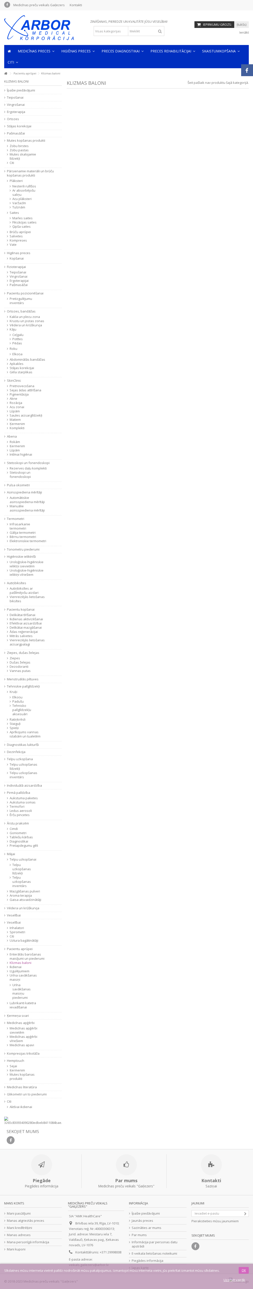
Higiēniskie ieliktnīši (21, 557)
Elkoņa (17, 354)
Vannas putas (20, 671)
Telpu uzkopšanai (23, 859)
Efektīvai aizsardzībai (26, 623)
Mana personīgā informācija (28, 1242)
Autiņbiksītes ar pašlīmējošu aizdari (24, 590)
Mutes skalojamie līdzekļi (23, 156)
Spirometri (17, 932)
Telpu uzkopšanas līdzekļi (23, 766)
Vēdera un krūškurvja (26, 325)
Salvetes (16, 236)
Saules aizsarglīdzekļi (26, 415)
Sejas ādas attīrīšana (25, 390)
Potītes (17, 339)
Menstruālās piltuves (23, 679)
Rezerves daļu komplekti (28, 468)
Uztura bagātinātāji (24, 940)
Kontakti (76, 5)
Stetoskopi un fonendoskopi (28, 463)
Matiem (15, 420)
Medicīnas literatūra (22, 1087)
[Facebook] (7, 5)
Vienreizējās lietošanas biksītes (27, 599)
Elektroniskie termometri (28, 541)
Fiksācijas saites (24, 222)
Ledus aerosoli (21, 811)
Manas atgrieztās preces (25, 1221)
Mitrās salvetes (21, 636)
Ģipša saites (21, 226)
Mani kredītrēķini (19, 1228)
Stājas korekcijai (19, 126)
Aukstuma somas (23, 802)
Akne (13, 399)
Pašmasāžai (16, 133)
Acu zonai (17, 407)
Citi (12, 163)
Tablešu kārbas (21, 837)
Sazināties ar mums (146, 1228)
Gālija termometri (23, 533)
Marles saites (22, 218)
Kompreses (18, 240)
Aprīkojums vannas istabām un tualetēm (25, 734)
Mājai (11, 854)
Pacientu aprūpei (20, 949)
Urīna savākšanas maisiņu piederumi (21, 991)
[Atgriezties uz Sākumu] (5, 73)
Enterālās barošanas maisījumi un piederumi (27, 956)
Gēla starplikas (21, 372)
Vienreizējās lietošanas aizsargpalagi (27, 642)
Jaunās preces (142, 1221)
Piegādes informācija (147, 1261)
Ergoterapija (16, 112)
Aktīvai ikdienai (21, 1107)
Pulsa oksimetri (18, 485)
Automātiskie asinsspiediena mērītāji (27, 500)
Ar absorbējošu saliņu (23, 192)
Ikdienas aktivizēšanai (26, 619)
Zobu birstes (19, 146)
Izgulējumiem (19, 971)
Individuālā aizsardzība (24, 785)
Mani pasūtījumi (19, 1213)
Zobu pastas (19, 150)
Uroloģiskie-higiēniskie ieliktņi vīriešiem (26, 572)
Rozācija (16, 403)
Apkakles (16, 364)
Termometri (15, 519)
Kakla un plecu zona (25, 317)
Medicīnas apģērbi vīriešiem (23, 1039)
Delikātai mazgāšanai (26, 627)
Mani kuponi (16, 1249)
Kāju (13, 329)
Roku (13, 349)
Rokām (15, 442)
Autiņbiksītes (16, 583)
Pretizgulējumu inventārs (21, 301)
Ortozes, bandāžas (21, 311)
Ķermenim (17, 424)
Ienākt (244, 32)
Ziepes (15, 658)
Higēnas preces (18, 253)
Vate (13, 245)
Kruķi (13, 692)
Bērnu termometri (23, 537)
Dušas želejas (20, 662)
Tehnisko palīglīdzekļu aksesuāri (21, 710)
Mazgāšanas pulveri (25, 891)
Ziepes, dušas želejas (23, 653)
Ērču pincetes (20, 815)
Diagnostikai (19, 841)
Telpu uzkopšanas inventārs (23, 775)
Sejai (13, 1066)
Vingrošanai (16, 105)
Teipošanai (15, 97)
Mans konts (14, 1203)
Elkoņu (17, 697)
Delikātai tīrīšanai (22, 615)
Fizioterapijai (16, 267)
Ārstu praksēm (18, 823)
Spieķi (14, 728)
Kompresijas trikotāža (23, 1053)
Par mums (139, 1235)
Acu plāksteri (22, 199)
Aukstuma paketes (24, 798)
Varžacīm (19, 203)
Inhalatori (17, 928)
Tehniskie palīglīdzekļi (23, 686)
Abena (12, 436)
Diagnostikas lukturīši (23, 745)
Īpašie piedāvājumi (21, 90)
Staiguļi (15, 724)
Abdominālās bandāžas (27, 359)
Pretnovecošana (22, 386)
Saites (14, 213)
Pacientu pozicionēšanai (25, 293)
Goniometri (18, 833)
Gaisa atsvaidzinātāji (25, 900)
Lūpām (15, 411)
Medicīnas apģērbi (21, 1023)
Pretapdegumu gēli (24, 846)
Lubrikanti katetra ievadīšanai (23, 1005)
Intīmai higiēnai (21, 454)
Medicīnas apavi (22, 1045)
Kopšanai (17, 258)
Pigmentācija (19, 394)
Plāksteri (16, 181)
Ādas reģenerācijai (24, 632)
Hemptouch (15, 1061)
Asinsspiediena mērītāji (24, 492)
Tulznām (18, 207)
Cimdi (14, 829)
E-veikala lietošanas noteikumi (154, 1253)
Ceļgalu (17, 335)
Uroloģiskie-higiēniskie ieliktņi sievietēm (26, 564)
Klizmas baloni (20, 963)
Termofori (17, 806)
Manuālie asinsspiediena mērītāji (27, 508)
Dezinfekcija (16, 752)
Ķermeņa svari (18, 1016)
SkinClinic (14, 380)
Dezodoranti (19, 667)
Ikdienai (15, 967)
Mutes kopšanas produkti (26, 140)
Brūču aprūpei (20, 232)
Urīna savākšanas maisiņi (23, 977)
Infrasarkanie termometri (20, 526)
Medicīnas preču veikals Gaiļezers (39, 5)
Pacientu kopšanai (21, 609)
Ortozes (13, 119)
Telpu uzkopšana (20, 759)
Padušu (18, 701)
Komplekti (17, 428)
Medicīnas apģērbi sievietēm (23, 1030)
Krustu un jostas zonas (27, 321)
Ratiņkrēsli (17, 719)
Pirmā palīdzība (18, 793)
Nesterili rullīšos (24, 186)
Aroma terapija (21, 895)
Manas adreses (19, 1235)
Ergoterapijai (19, 281)
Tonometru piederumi (23, 549)
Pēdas (17, 343)
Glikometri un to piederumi (27, 1094)
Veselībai (14, 915)
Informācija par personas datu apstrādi (154, 1244)
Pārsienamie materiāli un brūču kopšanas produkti (30, 173)
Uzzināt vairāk (234, 1280)
